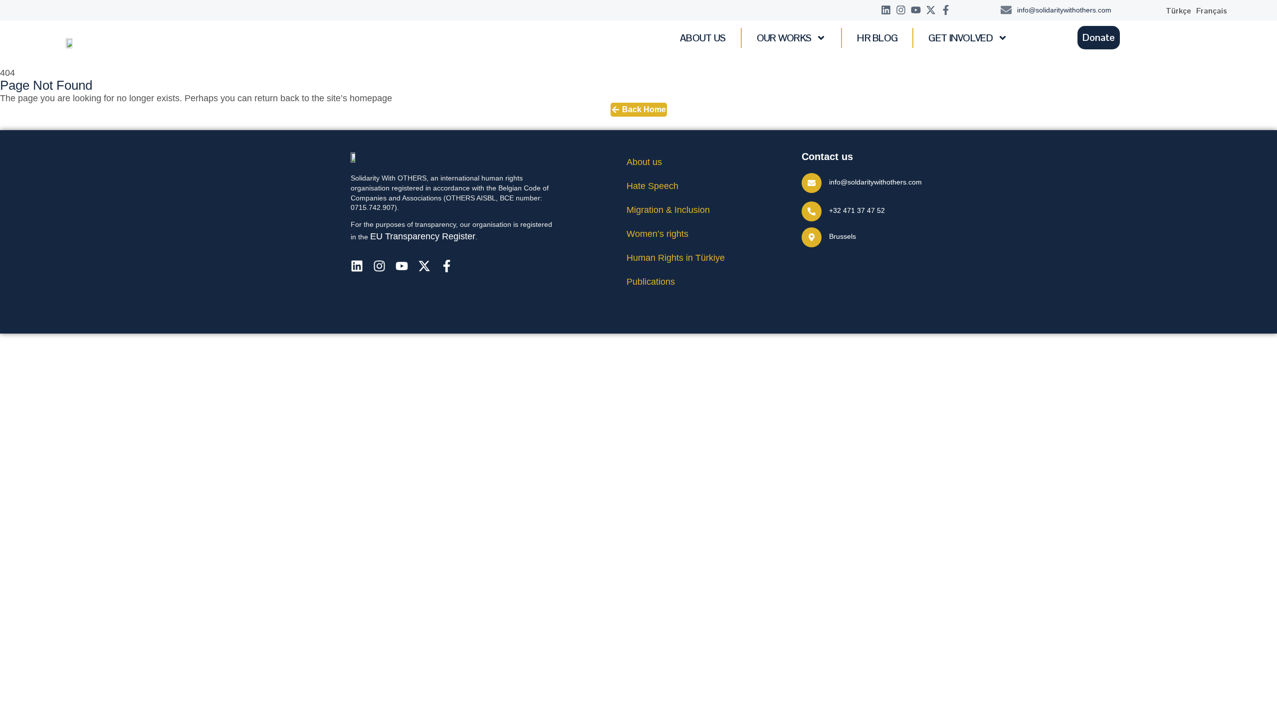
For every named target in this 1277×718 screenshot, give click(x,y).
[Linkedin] (886, 10)
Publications (651, 282)
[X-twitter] (931, 10)
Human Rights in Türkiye (676, 258)
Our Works (784, 37)
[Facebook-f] (946, 10)
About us (702, 37)
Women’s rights (657, 234)
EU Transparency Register (422, 236)
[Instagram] (901, 10)
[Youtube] (916, 10)
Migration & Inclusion (668, 210)
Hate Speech (652, 186)
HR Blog (877, 37)
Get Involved (960, 37)
